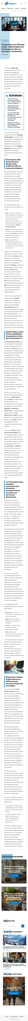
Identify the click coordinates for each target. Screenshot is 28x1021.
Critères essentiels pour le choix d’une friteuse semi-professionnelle (14, 896)
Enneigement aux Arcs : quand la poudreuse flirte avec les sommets (14, 947)
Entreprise (5, 40)
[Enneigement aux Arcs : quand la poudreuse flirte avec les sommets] (14, 940)
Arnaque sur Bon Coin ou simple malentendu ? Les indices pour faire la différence (14, 965)
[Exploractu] (10, 3)
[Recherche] (21, 3)
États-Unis (15, 68)
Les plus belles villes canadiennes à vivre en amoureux (14, 989)
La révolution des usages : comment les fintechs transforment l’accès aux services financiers (15, 116)
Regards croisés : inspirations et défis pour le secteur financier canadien (14, 125)
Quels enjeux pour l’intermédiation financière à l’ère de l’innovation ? (14, 108)
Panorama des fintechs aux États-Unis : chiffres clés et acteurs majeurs (14, 101)
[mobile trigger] (2, 3)
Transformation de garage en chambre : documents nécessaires (14, 869)
